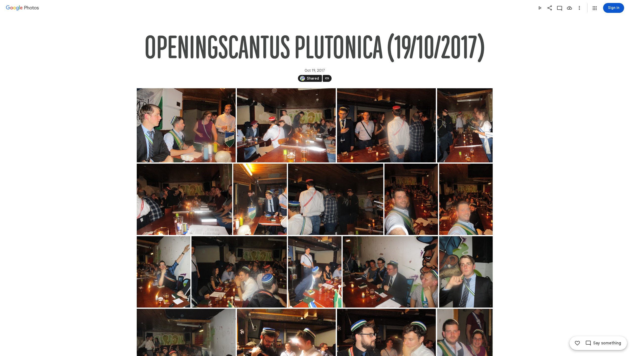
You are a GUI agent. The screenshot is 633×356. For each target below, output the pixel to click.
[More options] (579, 8)
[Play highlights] (540, 8)
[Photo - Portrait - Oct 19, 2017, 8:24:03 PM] (314, 272)
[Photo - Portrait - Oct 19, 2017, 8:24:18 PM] (466, 272)
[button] (595, 8)
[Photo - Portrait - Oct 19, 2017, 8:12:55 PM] (163, 272)
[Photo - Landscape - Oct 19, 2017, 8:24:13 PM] (390, 272)
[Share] (550, 8)
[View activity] (560, 8)
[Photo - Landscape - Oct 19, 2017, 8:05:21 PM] (335, 199)
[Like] (577, 343)
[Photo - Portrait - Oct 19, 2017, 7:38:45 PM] (465, 125)
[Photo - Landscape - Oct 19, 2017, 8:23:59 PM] (239, 272)
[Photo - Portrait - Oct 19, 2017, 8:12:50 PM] (466, 199)
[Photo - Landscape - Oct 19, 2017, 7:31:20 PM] (186, 125)
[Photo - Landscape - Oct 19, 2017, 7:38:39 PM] (386, 125)
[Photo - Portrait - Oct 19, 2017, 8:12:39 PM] (411, 199)
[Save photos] (569, 8)
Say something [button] (607, 343)
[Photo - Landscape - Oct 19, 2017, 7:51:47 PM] (184, 199)
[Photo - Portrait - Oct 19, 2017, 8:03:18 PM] (260, 199)
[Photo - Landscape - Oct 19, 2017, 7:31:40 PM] (286, 125)
